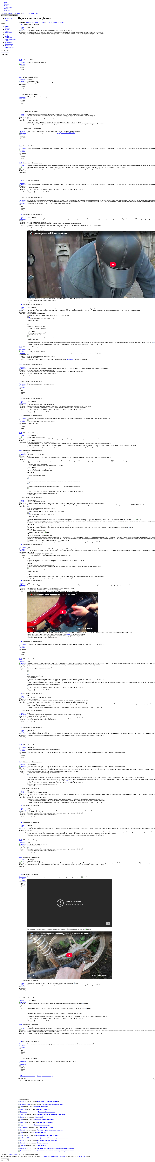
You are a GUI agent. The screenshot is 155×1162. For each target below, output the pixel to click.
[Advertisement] (108, 49)
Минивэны (81, 1156)
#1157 (20, 497)
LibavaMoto (22, 1061)
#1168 (20, 805)
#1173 (20, 980)
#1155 (20, 433)
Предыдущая (34, 22)
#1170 (20, 840)
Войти (7, 20)
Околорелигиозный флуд (45, 1076)
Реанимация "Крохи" (46, 1127)
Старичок (22, 62)
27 (48, 22)
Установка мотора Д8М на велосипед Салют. (51, 1114)
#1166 (20, 762)
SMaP (22, 1135)
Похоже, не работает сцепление (47, 1140)
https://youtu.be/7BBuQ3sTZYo (66, 133)
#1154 (20, 415)
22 (39, 22)
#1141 (20, 94)
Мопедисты (7, 10)
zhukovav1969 (24, 1138)
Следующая (53, 22)
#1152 (20, 381)
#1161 (20, 659)
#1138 (20, 24)
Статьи (7, 31)
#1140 (20, 77)
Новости (7, 28)
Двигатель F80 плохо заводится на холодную (54, 1138)
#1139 (20, 60)
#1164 (20, 727)
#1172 (20, 874)
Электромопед (41, 1145)
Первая (28, 22)
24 (43, 22)
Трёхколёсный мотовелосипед (43, 1119)
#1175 (20, 1024)
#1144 (20, 146)
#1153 (20, 398)
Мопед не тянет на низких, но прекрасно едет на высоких (55, 1151)
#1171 (20, 857)
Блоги (6, 5)
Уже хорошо (22, 148)
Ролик (22, 1117)
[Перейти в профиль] (22, 29)
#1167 (20, 788)
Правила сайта (9, 47)
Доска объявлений (10, 39)
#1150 (20, 347)
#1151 (20, 364)
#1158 (20, 544)
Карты (7, 40)
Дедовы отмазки (42, 1143)
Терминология (9, 44)
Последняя (60, 22)
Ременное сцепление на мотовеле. (53, 1104)
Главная (3, 13)
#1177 (20, 1058)
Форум (6, 4)
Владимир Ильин (25, 1104)
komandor (23, 1130)
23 (41, 22)
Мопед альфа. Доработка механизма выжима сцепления (55, 1148)
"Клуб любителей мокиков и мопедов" (54, 1156)
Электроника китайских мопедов (47, 1101)
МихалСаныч (5, 52)
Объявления (8, 7)
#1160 (20, 641)
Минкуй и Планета (43, 1109)
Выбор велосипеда (40, 1132)
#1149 (20, 304)
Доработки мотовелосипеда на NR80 (46, 1135)
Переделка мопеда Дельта (30, 13)
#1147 (20, 197)
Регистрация (8, 18)
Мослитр (22, 183)
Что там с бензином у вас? (46, 1112)
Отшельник (23, 1112)
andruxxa (23, 1145)
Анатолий (23, 1148)
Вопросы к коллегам (40, 1106)
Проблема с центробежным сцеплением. (50, 1130)
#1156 (20, 450)
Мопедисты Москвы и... (27, 1076)
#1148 (20, 214)
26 (46, 22)
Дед (22, 27)
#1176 (20, 1041)
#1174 (20, 998)
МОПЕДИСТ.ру (12, 1154)
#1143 (20, 128)
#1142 (20, 111)
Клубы (6, 8)
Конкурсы (17, 13)
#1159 (20, 580)
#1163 (20, 710)
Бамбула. (22, 79)
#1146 (20, 180)
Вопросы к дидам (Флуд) (44, 1122)
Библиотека (8, 42)
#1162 (20, 693)
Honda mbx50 (39, 1117)
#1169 (20, 822)
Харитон (22, 131)
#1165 (20, 745)
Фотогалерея (8, 32)
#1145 (20, 163)
